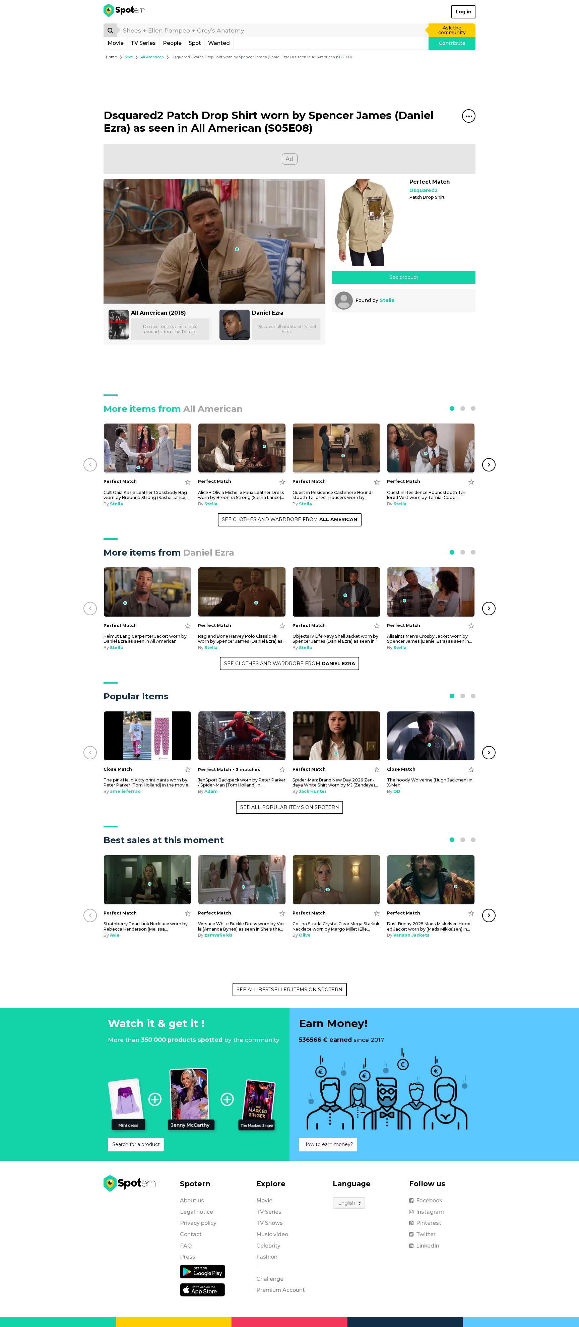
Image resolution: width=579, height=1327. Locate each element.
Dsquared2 (423, 190)
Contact (191, 1234)
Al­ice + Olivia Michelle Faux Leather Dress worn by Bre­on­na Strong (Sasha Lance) (241, 495)
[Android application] (202, 1271)
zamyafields (218, 935)
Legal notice (196, 1212)
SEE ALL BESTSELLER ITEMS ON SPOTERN (289, 990)
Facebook (429, 1200)
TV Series (143, 43)
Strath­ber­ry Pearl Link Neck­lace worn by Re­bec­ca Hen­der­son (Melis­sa (146, 926)
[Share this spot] (468, 116)
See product (403, 277)
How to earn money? (328, 1144)
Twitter (426, 1234)
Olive (305, 935)
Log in (463, 12)
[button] (452, 408)
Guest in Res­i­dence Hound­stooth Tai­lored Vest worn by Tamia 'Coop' (426, 495)
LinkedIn (427, 1246)
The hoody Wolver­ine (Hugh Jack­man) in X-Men (429, 782)
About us (192, 1200)
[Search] (110, 30)
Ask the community (452, 30)
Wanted (219, 43)
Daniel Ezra (267, 313)
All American (152, 57)
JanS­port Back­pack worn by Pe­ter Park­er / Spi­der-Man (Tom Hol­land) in (241, 782)
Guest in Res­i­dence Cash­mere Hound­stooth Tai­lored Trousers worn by (333, 495)
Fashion (266, 1257)
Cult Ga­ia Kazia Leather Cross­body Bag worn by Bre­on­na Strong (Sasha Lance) (147, 495)
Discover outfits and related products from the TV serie (170, 329)
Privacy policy (198, 1223)
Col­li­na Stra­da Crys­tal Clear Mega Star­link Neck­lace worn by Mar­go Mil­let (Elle (336, 926)
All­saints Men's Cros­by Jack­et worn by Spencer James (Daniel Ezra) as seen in (429, 639)
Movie (116, 43)
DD (396, 791)
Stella (387, 300)
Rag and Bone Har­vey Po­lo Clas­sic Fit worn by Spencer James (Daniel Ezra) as (241, 639)
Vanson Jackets (411, 935)
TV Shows (269, 1223)
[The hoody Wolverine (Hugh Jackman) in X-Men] (431, 736)
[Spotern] (125, 12)
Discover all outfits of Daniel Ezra (286, 329)
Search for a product (136, 1144)
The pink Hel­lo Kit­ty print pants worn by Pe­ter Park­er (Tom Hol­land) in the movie (147, 782)
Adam (211, 791)
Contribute (452, 43)
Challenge (269, 1279)
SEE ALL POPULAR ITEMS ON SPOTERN (289, 807)
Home (111, 57)
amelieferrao (125, 791)
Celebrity (268, 1246)
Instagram (430, 1212)
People (172, 43)
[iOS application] (202, 1289)
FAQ (186, 1246)
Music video (272, 1234)
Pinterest (428, 1223)
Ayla (114, 935)
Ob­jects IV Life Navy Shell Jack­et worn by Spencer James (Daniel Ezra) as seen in (335, 639)
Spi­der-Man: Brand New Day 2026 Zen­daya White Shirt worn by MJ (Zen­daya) (335, 782)
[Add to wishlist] (187, 481)
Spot (195, 43)
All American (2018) (158, 313)
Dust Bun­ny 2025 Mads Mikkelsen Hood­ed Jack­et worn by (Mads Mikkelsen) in (429, 926)
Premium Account (280, 1290)
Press (187, 1257)
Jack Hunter (313, 791)
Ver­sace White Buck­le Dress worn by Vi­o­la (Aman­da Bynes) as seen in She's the (241, 926)
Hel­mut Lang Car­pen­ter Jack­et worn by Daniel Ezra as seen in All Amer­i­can (145, 639)
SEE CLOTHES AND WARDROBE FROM (289, 519)
